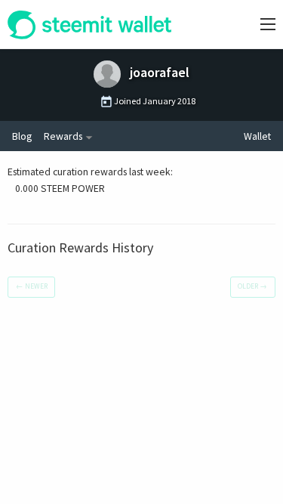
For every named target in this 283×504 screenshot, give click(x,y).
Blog (22, 136)
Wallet (257, 136)
